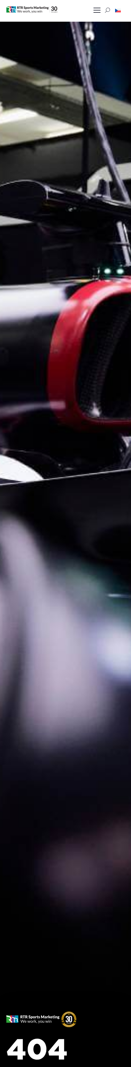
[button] (118, 10)
